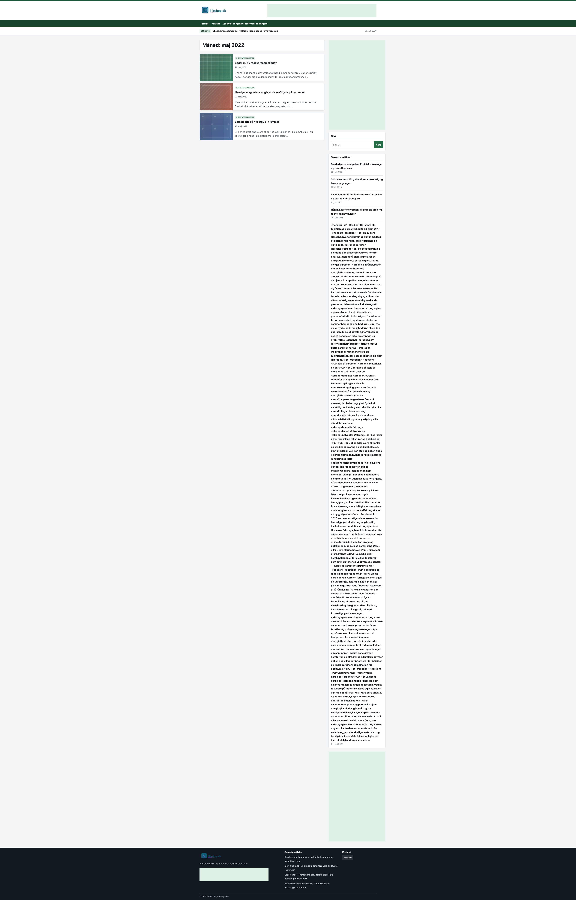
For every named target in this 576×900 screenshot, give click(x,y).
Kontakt (216, 23)
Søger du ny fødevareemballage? (256, 62)
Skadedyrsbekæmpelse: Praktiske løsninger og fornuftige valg (245, 31)
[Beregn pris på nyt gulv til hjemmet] (216, 126)
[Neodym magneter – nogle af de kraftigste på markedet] (216, 97)
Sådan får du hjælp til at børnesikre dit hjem (245, 23)
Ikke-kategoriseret (245, 58)
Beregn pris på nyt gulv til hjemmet (257, 121)
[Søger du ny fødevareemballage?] (216, 67)
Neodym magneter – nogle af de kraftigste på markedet (270, 92)
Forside (204, 23)
